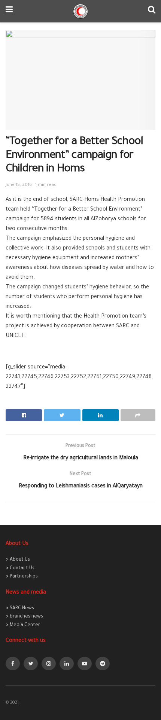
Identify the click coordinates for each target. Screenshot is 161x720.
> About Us (18, 560)
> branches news (24, 616)
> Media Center (23, 625)
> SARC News (20, 608)
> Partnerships (22, 576)
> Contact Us (20, 568)
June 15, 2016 (19, 185)
